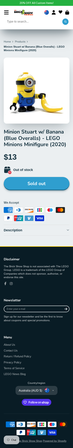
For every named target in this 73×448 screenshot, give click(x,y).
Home (7, 41)
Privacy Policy (12, 362)
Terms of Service (14, 368)
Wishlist (60, 12)
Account (53, 12)
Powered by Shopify (54, 440)
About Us (9, 344)
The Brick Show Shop (29, 440)
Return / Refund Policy (17, 356)
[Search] (65, 22)
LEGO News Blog (15, 374)
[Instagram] (11, 283)
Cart (67, 12)
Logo (23, 12)
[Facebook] (5, 283)
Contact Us (11, 350)
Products (20, 41)
